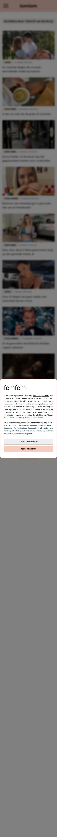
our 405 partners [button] (41, 395)
